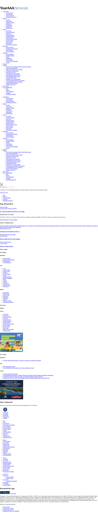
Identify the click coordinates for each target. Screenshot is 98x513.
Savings (8, 19)
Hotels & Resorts (10, 36)
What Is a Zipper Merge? (6, 246)
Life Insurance (9, 50)
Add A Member (10, 91)
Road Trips (8, 43)
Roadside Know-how (11, 17)
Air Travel (8, 31)
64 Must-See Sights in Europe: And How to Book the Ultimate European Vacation (23, 376)
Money (5, 18)
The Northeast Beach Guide (13, 76)
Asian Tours (6, 315)
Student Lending (10, 22)
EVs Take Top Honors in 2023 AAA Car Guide (12, 211)
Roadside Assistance (11, 94)
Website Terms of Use (8, 509)
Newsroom (5, 482)
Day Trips (8, 33)
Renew (8, 90)
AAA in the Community (12, 61)
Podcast (5, 64)
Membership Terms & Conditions (11, 511)
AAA (4, 268)
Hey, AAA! (6, 86)
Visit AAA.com (4, 192)
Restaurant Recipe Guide (9, 366)
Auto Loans (9, 21)
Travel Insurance (10, 51)
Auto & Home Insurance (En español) (15, 80)
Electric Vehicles (10, 15)
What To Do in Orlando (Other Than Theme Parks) (18, 66)
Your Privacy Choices (8, 508)
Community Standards (11, 481)
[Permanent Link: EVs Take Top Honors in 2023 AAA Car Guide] (4, 207)
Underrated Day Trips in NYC (13, 75)
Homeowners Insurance (12, 48)
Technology (9, 58)
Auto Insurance (10, 47)
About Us (5, 475)
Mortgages (8, 24)
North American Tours (11, 39)
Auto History (9, 14)
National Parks (9, 37)
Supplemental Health (8, 302)
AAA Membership (7, 87)
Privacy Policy (6, 507)
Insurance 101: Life (11, 72)
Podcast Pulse (9, 59)
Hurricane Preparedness (12, 83)
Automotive (6, 11)
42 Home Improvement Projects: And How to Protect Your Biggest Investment (22, 360)
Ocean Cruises (9, 40)
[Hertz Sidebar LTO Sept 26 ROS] (8, 219)
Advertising (6, 483)
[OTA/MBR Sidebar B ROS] (11, 351)
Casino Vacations (10, 32)
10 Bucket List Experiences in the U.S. (10, 231)
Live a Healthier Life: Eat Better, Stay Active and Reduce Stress (18, 368)
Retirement (8, 26)
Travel (4, 29)
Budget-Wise (9, 28)
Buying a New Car (10, 84)
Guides (5, 65)
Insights (5, 281)
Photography (6, 283)
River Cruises (9, 42)
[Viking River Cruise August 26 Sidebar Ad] (11, 399)
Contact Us (5, 479)
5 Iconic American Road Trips (10, 374)
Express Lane (6, 271)
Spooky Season (7, 285)
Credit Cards (9, 25)
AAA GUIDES (7, 485)
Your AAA (5, 474)
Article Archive (10, 477)
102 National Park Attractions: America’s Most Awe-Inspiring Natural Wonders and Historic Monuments (28, 375)
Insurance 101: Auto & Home (13, 79)
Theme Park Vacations (11, 44)
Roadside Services (7, 437)
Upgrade (8, 93)
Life (4, 420)
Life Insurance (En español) (13, 73)
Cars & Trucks (9, 13)
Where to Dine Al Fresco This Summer (10, 239)
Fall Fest (5, 272)
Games (7, 62)
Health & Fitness (10, 55)
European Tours (10, 35)
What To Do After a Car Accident (14, 69)
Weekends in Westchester (12, 71)
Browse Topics (9, 478)
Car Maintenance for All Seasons (14, 82)
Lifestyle (5, 53)
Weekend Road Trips (11, 77)
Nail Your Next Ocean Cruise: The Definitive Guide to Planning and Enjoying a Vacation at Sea (26, 378)
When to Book (6, 330)
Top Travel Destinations (12, 68)
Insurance (5, 46)
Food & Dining (10, 54)
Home (7, 57)
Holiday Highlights (7, 278)
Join (7, 88)
